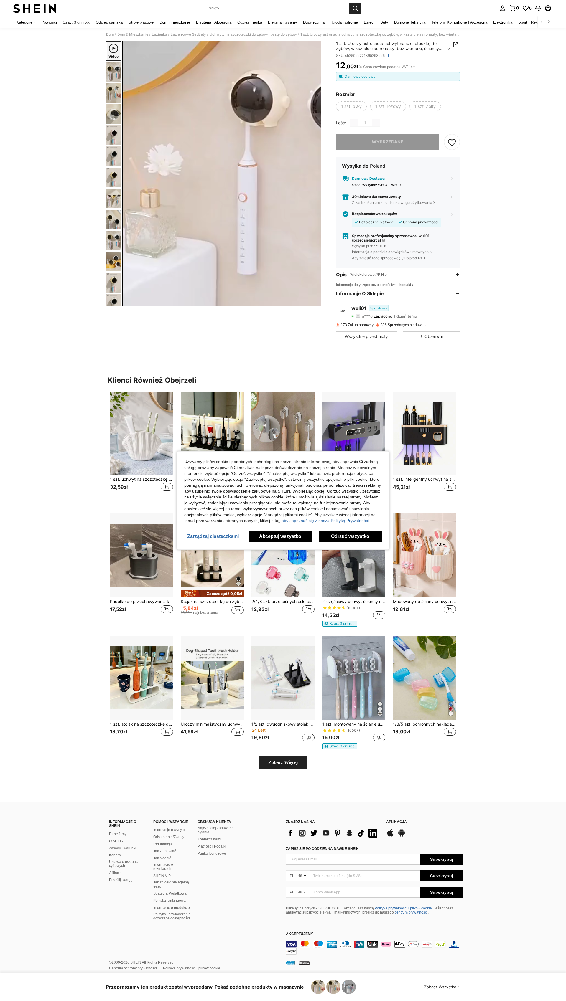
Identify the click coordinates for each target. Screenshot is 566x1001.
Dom (110, 34)
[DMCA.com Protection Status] (304, 963)
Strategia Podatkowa (170, 893)
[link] (514, 7)
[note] (212, 593)
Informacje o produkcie (171, 908)
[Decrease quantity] (354, 122)
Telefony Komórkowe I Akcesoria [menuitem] (459, 22)
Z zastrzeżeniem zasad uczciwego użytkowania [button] (392, 202)
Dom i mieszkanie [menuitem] (174, 22)
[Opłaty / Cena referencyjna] (360, 67)
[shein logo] (34, 8)
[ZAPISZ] (452, 142)
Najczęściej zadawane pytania (216, 830)
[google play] (401, 836)
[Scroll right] (549, 22)
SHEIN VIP (162, 876)
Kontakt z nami (209, 839)
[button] (538, 8)
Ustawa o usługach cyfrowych (124, 864)
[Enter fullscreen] (315, 301)
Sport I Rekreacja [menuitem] (533, 22)
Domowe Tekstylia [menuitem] (409, 22)
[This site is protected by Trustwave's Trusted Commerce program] (290, 963)
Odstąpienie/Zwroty (168, 837)
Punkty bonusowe (212, 853)
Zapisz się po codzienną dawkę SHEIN (322, 849)
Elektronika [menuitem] (502, 22)
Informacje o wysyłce (170, 830)
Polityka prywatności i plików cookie (403, 908)
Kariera (115, 855)
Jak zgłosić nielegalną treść (171, 884)
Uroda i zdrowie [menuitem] (345, 22)
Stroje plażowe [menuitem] (141, 22)
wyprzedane (387, 142)
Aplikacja (396, 822)
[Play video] (222, 173)
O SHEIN (116, 841)
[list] (333, 833)
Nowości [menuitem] (49, 22)
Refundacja (162, 844)
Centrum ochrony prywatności (133, 968)
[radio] (351, 106)
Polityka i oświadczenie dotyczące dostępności (172, 916)
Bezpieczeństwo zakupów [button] (374, 214)
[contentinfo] (374, 948)
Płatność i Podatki (212, 846)
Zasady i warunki (122, 848)
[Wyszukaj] (355, 8)
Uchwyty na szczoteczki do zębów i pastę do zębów (253, 34)
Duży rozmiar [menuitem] (314, 22)
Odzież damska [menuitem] (109, 22)
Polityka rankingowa (169, 900)
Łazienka (159, 34)
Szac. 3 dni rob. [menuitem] (76, 22)
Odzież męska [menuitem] (249, 22)
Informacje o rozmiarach (163, 867)
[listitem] (141, 448)
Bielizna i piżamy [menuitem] (282, 22)
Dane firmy (117, 834)
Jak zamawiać (164, 851)
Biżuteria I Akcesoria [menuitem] (213, 22)
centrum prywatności (411, 912)
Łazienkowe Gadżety (188, 34)
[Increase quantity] (376, 122)
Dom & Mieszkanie (132, 34)
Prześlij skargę (121, 880)
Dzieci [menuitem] (369, 22)
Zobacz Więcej (283, 762)
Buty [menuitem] (384, 22)
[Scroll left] (542, 22)
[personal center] (502, 8)
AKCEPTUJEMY (299, 934)
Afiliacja (115, 873)
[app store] (390, 836)
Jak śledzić (162, 858)
